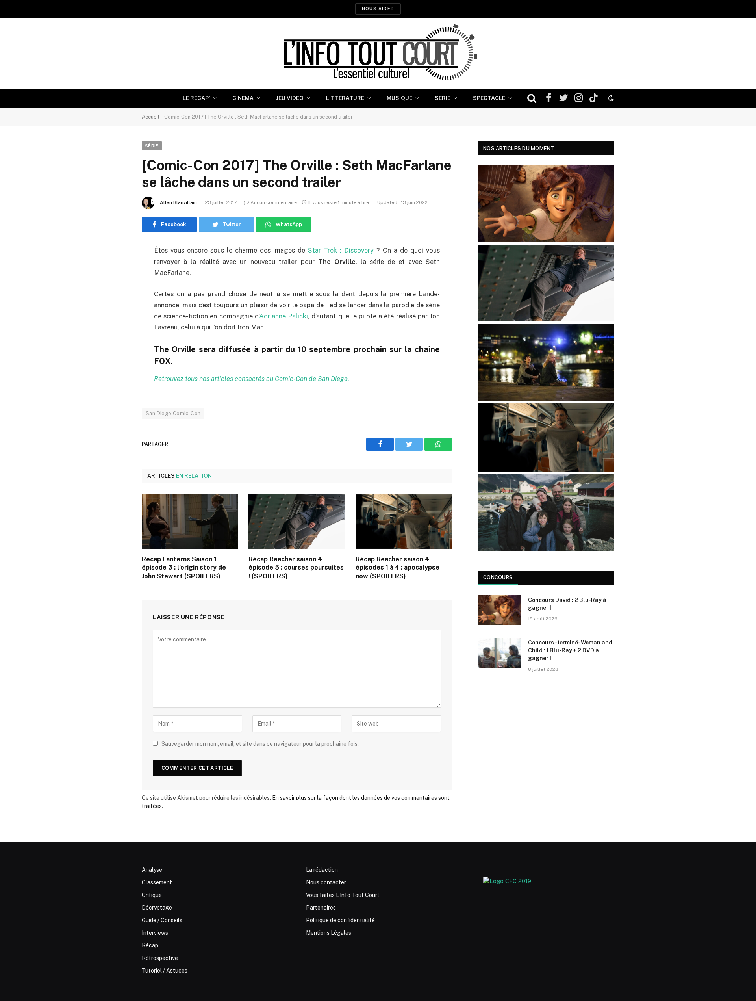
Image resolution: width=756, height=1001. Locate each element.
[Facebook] (114, 271)
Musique (399, 98)
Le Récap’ (196, 98)
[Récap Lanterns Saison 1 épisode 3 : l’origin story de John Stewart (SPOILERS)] (190, 521)
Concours (498, 577)
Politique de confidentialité (340, 920)
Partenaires (321, 907)
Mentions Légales (328, 933)
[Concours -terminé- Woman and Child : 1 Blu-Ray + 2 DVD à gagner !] (499, 653)
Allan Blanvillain (178, 202)
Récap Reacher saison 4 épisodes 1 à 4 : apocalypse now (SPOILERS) (397, 567)
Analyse (152, 870)
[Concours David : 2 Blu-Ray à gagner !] (499, 610)
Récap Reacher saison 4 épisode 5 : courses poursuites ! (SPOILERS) (296, 567)
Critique (152, 895)
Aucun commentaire (273, 202)
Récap (150, 945)
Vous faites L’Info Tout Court (343, 895)
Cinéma (243, 98)
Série (442, 98)
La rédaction (322, 870)
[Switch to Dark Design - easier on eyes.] (610, 98)
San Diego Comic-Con (173, 413)
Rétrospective (160, 958)
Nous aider (378, 8)
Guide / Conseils (162, 920)
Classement (157, 882)
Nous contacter (326, 882)
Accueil (150, 117)
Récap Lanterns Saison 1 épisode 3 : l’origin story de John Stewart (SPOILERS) (184, 567)
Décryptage (157, 907)
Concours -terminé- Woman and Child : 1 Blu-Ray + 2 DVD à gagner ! (570, 650)
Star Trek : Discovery (341, 250)
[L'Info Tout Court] (378, 53)
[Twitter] (114, 291)
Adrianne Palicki (283, 316)
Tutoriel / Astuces (164, 971)
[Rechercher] (532, 98)
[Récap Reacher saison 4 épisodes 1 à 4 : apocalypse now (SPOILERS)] (404, 521)
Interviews (155, 933)
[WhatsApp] (114, 311)
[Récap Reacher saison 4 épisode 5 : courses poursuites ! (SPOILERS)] (296, 521)
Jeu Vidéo (290, 98)
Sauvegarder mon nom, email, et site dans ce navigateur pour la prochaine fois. (260, 744)
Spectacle (489, 98)
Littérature (345, 98)
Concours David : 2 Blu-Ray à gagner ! (567, 604)
